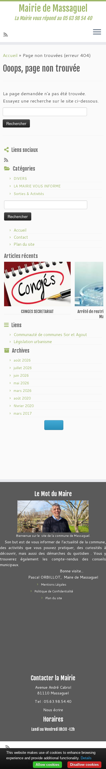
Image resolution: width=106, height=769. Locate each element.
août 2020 (22, 398)
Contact (21, 237)
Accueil (10, 55)
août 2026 (22, 360)
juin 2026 (21, 375)
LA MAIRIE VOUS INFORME (37, 186)
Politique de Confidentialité (54, 591)
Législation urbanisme (33, 341)
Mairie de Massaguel (53, 8)
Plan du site (24, 244)
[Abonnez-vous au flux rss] (6, 34)
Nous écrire (53, 710)
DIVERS (20, 178)
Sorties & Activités (29, 193)
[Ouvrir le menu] (97, 32)
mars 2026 (23, 390)
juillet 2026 (23, 367)
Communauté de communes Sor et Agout (50, 334)
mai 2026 (21, 383)
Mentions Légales (53, 584)
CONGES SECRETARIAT (37, 311)
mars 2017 (23, 413)
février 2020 (24, 405)
